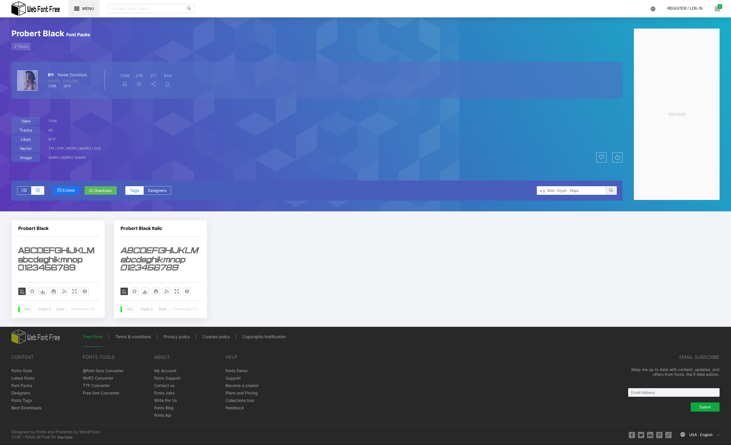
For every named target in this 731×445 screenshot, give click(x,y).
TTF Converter (96, 385)
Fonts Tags (21, 400)
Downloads (103, 191)
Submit (705, 407)
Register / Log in (684, 8)
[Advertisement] (677, 114)
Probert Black (33, 228)
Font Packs (21, 385)
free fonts (65, 437)
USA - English (700, 435)
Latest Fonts (22, 378)
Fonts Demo (237, 370)
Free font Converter (101, 392)
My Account (165, 370)
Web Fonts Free (35, 8)
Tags (134, 190)
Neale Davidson (72, 75)
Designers (157, 190)
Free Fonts (93, 336)
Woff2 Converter (98, 378)
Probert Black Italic (141, 228)
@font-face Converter (103, 370)
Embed (68, 190)
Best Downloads (26, 407)
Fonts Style (21, 370)
